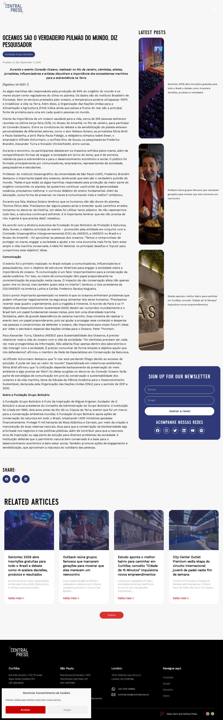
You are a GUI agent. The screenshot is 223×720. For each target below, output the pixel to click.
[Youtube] (193, 430)
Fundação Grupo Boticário (19, 54)
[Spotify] (201, 430)
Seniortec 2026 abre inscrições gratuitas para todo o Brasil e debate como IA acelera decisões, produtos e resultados (192, 88)
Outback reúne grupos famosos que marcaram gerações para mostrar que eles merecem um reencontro (193, 194)
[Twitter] (175, 430)
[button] (6, 479)
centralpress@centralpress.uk (133, 694)
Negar (67, 709)
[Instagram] (166, 430)
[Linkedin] (184, 430)
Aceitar (25, 709)
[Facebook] (157, 430)
